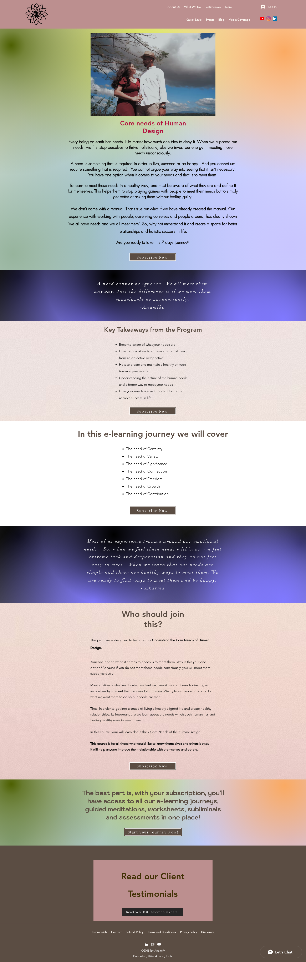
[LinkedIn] (275, 18)
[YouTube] (262, 18)
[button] (194, 19)
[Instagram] (268, 18)
